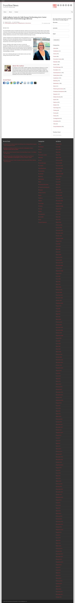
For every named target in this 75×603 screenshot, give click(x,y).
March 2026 (58, 157)
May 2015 (58, 508)
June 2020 (58, 343)
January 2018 (59, 421)
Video (55, 123)
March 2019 (58, 384)
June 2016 (58, 473)
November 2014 (59, 524)
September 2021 (59, 303)
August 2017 (58, 435)
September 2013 (59, 562)
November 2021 (59, 297)
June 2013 (58, 570)
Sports (55, 99)
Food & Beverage (57, 67)
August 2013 (58, 564)
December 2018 (59, 392)
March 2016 (58, 481)
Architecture (56, 51)
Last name (55, 28)
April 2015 (58, 510)
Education (56, 61)
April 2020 (58, 349)
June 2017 (58, 440)
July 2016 (58, 470)
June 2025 (58, 181)
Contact (16, 12)
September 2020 (59, 335)
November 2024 (59, 200)
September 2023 (59, 238)
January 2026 (59, 163)
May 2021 (58, 314)
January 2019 (59, 389)
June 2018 (58, 408)
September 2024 (59, 206)
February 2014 (59, 548)
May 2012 (58, 586)
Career (55, 56)
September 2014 (59, 529)
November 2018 (59, 394)
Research (55, 94)
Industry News (56, 75)
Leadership (56, 78)
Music (55, 86)
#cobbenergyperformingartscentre (11, 23)
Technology (56, 107)
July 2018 (58, 405)
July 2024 (58, 211)
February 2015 (59, 516)
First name (55, 22)
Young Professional (57, 126)
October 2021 (59, 300)
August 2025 (58, 176)
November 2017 (59, 427)
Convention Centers (58, 59)
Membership (56, 83)
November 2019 (59, 362)
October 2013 (59, 559)
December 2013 (59, 553)
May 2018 (58, 411)
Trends (55, 115)
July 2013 (58, 567)
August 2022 (58, 273)
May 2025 (58, 184)
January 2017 (59, 454)
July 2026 (58, 146)
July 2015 (58, 502)
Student (55, 105)
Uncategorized (56, 118)
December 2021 (59, 295)
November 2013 (59, 556)
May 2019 (58, 378)
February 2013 (59, 580)
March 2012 (58, 589)
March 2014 (58, 545)
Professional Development (59, 91)
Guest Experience (57, 72)
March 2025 (58, 189)
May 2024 (58, 216)
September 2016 (59, 464)
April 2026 (58, 154)
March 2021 (58, 319)
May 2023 (58, 249)
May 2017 (58, 443)
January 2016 (59, 486)
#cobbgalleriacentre (21, 23)
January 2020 (59, 357)
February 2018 (59, 419)
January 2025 (59, 195)
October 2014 (59, 527)
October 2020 (59, 332)
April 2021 (58, 316)
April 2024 (58, 219)
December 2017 (59, 424)
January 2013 (59, 583)
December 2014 (59, 521)
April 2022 (58, 284)
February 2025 (59, 192)
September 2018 (59, 400)
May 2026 (58, 152)
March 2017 (58, 448)
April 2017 (58, 446)
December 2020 (59, 327)
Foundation (56, 69)
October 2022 (59, 268)
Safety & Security (57, 96)
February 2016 (59, 483)
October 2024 (59, 203)
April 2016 (58, 478)
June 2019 (58, 376)
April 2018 (58, 413)
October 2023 (59, 235)
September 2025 (59, 173)
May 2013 (58, 572)
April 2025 (58, 187)
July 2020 (58, 340)
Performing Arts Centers (58, 88)
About (10, 12)
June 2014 (58, 537)
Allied (55, 48)
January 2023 (59, 260)
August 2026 (58, 144)
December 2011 (59, 591)
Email (54, 33)
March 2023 (58, 254)
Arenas (55, 53)
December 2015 (59, 489)
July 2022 (58, 276)
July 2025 (58, 179)
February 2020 (59, 354)
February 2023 (59, 257)
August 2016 (58, 467)
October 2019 (59, 365)
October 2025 (59, 171)
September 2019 (59, 367)
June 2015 (58, 505)
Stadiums (55, 102)
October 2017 (59, 429)
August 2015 (58, 500)
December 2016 (59, 456)
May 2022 (58, 281)
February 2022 (59, 289)
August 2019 (58, 370)
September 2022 (59, 270)
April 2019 (58, 381)
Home (5, 12)
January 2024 (59, 227)
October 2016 (59, 462)
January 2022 (59, 292)
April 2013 (58, 575)
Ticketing (55, 110)
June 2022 (58, 278)
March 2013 (58, 578)
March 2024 (58, 222)
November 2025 (59, 168)
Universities (56, 121)
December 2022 (59, 262)
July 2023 (58, 243)
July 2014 (58, 535)
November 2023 (59, 233)
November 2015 (59, 491)
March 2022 (58, 287)
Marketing (55, 80)
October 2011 (59, 597)
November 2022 (59, 265)
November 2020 (59, 330)
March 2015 (58, 513)
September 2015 (59, 497)
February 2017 (59, 451)
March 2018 (58, 416)
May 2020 (58, 346)
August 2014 (58, 532)
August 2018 (58, 402)
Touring (55, 113)
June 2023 (58, 246)
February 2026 (59, 160)
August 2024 (58, 208)
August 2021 (58, 305)
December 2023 (59, 230)
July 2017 (58, 438)
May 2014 (58, 540)
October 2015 (59, 494)
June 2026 (58, 149)
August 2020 (58, 338)
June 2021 (58, 311)
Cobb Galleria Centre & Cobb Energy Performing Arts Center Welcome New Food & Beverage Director (25, 18)
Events (55, 64)
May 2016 (58, 475)
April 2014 (58, 543)
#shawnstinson (28, 23)
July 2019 (58, 373)
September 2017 (59, 432)
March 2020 (58, 351)
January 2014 (59, 551)
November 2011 (59, 594)
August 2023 (58, 241)
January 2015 (59, 518)
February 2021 (59, 322)
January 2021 (59, 324)
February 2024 (59, 225)
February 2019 (59, 386)
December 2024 (59, 198)
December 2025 (59, 165)
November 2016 (59, 459)
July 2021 (58, 308)
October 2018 (59, 397)
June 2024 (58, 214)
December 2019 (59, 359)
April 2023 (58, 251)
